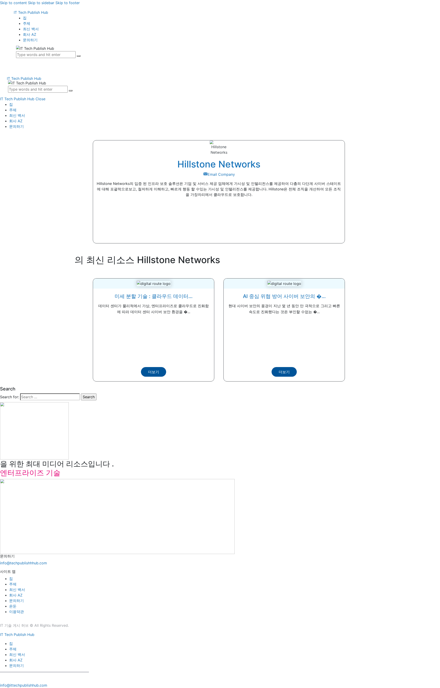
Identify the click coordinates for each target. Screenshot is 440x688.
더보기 (153, 372)
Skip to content (13, 2)
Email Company (221, 174)
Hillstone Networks (218, 164)
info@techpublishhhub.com (23, 563)
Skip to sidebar (41, 2)
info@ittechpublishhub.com (23, 685)
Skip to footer (67, 2)
